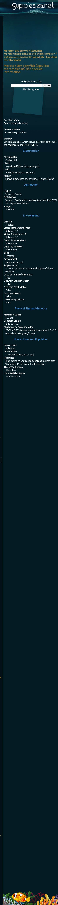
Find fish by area (31, 89)
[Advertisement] (29, 47)
